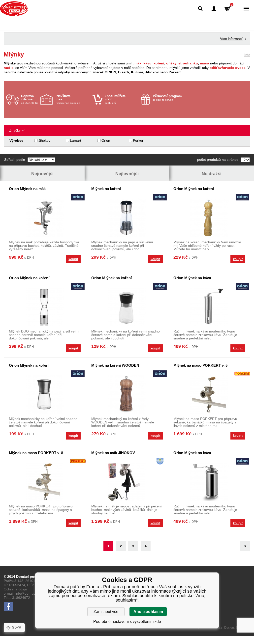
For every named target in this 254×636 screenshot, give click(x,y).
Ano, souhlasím (148, 611)
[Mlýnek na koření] (126, 217)
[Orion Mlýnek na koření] (209, 217)
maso (204, 63)
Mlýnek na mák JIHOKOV (113, 453)
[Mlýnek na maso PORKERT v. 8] (45, 482)
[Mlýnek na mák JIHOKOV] (126, 482)
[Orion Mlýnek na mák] (45, 217)
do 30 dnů (115, 99)
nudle (8, 68)
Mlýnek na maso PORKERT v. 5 (200, 365)
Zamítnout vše (106, 611)
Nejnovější (42, 173)
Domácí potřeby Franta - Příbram (14, 8)
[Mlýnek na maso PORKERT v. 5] (209, 394)
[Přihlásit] (214, 8)
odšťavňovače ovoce (228, 68)
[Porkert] (242, 374)
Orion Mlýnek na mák (27, 189)
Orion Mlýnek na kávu (192, 278)
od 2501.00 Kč (29, 99)
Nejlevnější (127, 173)
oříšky (171, 63)
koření (159, 63)
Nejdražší (212, 173)
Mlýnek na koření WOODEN (115, 365)
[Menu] (246, 8)
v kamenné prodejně (68, 99)
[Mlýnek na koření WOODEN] (126, 394)
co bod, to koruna (167, 97)
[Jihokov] (160, 462)
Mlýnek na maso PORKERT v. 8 (36, 453)
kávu (147, 63)
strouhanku (188, 63)
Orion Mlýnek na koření (193, 189)
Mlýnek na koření (106, 189)
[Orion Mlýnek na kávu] (209, 307)
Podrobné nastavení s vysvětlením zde (127, 621)
